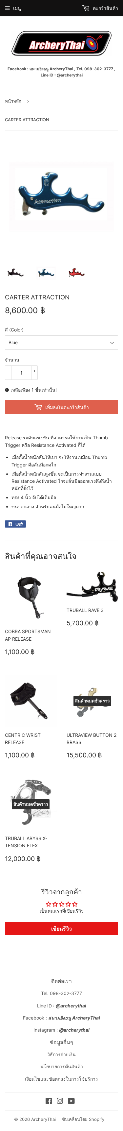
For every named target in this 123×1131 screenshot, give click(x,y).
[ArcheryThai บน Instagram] (60, 1102)
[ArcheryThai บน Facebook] (48, 1102)
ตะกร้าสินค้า (105, 8)
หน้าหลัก (13, 101)
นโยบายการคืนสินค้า (61, 1066)
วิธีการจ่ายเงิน (61, 1054)
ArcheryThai (43, 1119)
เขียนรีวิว (61, 928)
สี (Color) (14, 329)
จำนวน (12, 360)
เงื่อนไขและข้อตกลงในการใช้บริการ (61, 1079)
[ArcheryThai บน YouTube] (71, 1102)
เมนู (17, 8)
